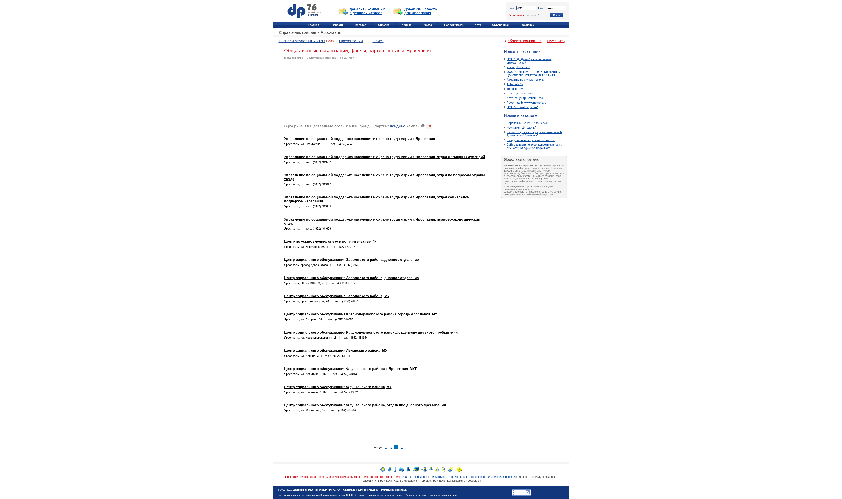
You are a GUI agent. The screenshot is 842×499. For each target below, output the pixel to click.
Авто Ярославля (474, 476)
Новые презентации (522, 52)
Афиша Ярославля (406, 480)
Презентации (351, 41)
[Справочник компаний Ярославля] (389, 469)
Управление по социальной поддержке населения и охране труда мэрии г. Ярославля (359, 139)
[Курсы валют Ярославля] (459, 469)
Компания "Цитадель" (521, 127)
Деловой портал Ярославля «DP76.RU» (317, 489)
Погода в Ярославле (432, 480)
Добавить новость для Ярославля (420, 11)
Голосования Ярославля (376, 480)
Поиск (378, 41)
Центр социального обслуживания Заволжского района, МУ (336, 296)
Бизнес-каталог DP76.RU (302, 41)
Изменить (556, 41)
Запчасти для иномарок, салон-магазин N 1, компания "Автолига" (534, 134)
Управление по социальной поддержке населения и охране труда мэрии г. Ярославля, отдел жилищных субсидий (384, 157)
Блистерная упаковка (521, 93)
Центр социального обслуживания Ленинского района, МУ (335, 350)
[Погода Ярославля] (451, 469)
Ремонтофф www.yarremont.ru (526, 102)
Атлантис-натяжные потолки (525, 79)
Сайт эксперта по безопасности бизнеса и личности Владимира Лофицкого (534, 146)
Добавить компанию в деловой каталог (368, 11)
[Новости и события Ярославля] (382, 469)
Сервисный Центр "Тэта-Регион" (528, 123)
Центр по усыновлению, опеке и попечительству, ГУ (330, 241)
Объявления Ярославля (502, 476)
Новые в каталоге (520, 115)
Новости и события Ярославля (304, 476)
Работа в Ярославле (415, 476)
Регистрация (516, 15)
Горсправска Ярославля (385, 476)
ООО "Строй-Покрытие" (522, 107)
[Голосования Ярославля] (437, 469)
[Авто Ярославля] (415, 469)
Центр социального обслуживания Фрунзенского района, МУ (338, 387)
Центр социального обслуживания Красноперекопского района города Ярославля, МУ (360, 314)
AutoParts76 (515, 84)
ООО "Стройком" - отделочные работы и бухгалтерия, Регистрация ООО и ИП (533, 73)
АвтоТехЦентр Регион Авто (525, 98)
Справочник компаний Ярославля (310, 32)
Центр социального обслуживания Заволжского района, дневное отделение (351, 260)
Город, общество (293, 58)
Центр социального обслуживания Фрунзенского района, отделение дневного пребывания (365, 405)
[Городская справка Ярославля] (395, 469)
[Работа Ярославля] (401, 469)
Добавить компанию (523, 41)
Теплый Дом (515, 88)
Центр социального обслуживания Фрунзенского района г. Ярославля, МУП (350, 369)
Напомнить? (532, 15)
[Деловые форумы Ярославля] (431, 469)
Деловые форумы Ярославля (537, 476)
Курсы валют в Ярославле (463, 480)
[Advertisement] (321, 93)
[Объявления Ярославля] (424, 469)
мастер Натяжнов (518, 67)
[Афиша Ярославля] (444, 469)
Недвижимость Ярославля (446, 476)
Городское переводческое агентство (531, 140)
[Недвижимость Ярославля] (408, 469)
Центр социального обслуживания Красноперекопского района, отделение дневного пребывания (371, 332)
